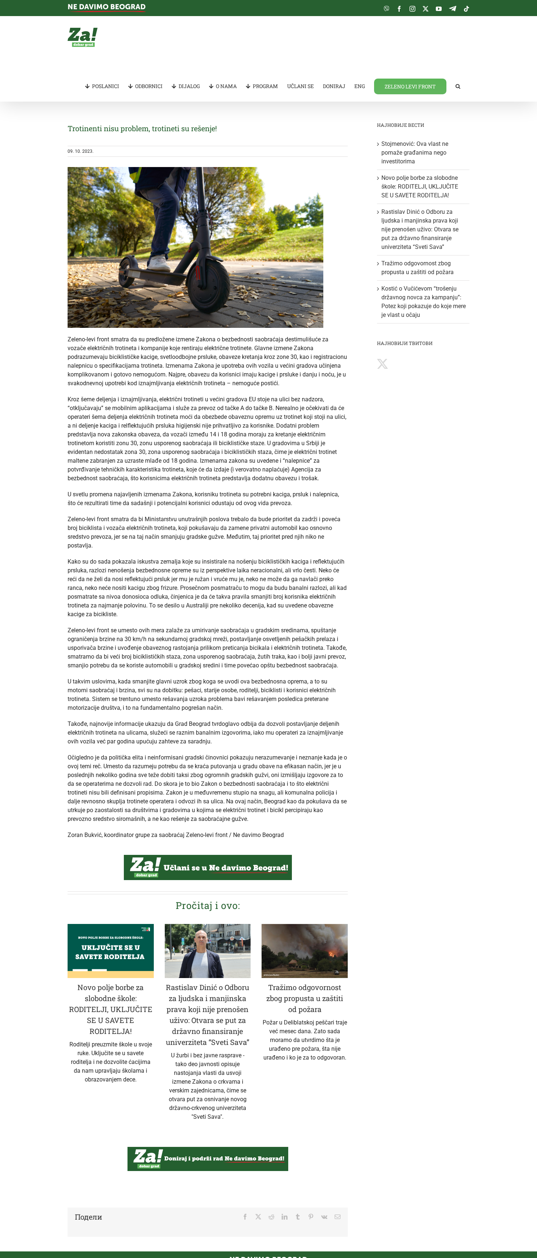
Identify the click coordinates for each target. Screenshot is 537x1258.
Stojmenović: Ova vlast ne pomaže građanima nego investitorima (414, 152)
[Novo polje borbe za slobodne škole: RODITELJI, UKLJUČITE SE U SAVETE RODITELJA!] (111, 951)
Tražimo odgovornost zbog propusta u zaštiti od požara (304, 998)
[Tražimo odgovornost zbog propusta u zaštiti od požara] (305, 951)
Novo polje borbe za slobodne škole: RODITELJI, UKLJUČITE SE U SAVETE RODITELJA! (110, 1009)
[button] (458, 86)
